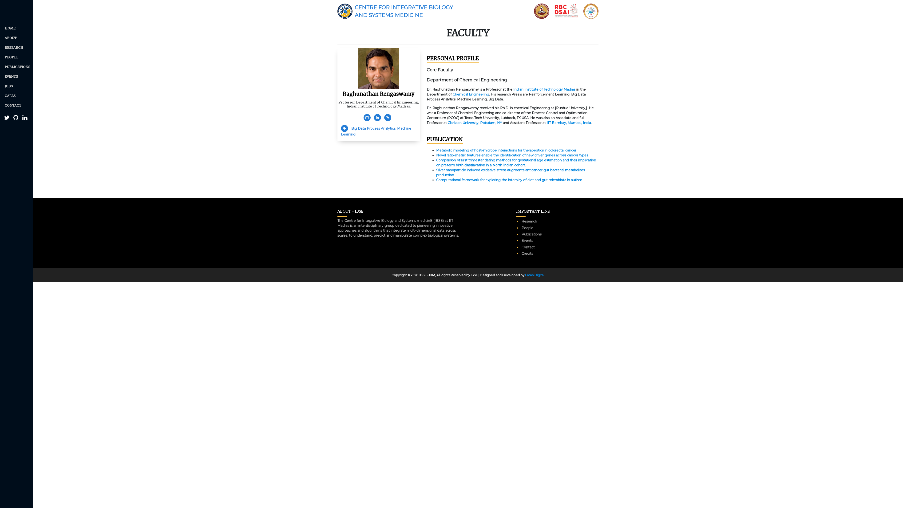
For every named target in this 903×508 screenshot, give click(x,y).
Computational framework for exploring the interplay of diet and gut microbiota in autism (509, 180)
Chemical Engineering (471, 94)
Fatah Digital (534, 275)
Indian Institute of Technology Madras (544, 89)
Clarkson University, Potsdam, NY (475, 123)
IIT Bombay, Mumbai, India (569, 123)
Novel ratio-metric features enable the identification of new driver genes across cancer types (512, 155)
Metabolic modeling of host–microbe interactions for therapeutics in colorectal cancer (506, 150)
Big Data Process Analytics (373, 128)
